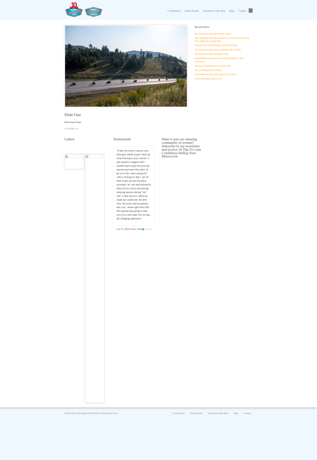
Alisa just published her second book (212, 65)
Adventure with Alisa (218, 413)
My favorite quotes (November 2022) (213, 33)
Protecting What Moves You (208, 78)
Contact (247, 413)
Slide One (72, 114)
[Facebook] (251, 10)
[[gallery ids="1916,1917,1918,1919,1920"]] (74, 161)
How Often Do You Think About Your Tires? (216, 74)
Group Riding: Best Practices (208, 70)
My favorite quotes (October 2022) (211, 53)
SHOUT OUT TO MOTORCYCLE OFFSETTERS (216, 45)
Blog (236, 413)
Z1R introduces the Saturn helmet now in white (218, 49)
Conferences (179, 413)
